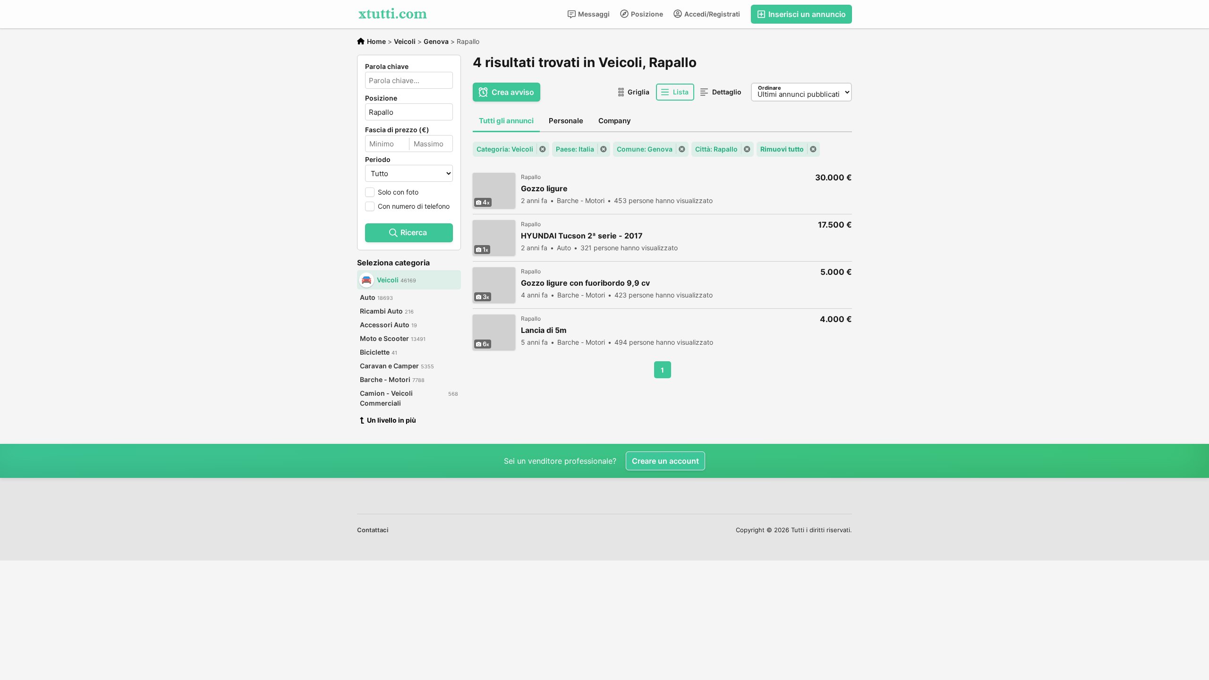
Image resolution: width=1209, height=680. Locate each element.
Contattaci (372, 530)
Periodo (378, 159)
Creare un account (665, 461)
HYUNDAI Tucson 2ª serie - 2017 (582, 235)
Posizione (646, 14)
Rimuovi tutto (782, 149)
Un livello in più (391, 420)
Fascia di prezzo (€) (397, 130)
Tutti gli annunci (506, 120)
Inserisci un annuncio (806, 14)
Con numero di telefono (414, 206)
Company (614, 120)
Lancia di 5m (544, 330)
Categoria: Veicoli (505, 149)
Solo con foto (398, 192)
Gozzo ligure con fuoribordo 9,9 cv (585, 283)
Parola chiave (387, 66)
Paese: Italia (575, 149)
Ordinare (769, 88)
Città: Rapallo (716, 149)
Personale (566, 120)
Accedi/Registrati (711, 14)
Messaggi (593, 14)
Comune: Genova (645, 149)
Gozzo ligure (544, 188)
